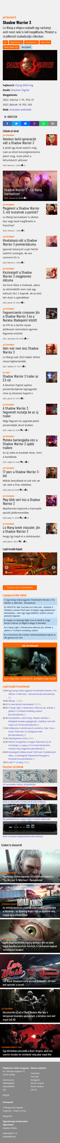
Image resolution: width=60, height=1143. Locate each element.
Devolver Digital (20, 90)
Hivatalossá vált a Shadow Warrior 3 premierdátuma (20, 242)
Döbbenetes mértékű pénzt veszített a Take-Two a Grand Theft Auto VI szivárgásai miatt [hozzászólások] (31, 731)
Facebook (35, 1073)
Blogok (6, 1095)
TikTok (34, 1089)
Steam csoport (37, 1083)
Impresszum (8, 1080)
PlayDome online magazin (16, 1068)
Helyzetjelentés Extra (17, 738)
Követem (12, 116)
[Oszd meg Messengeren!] (25, 123)
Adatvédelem (9, 1086)
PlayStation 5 (31, 42)
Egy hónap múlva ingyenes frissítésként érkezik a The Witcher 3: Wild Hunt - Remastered (29, 601)
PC (5, 42)
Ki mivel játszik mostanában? (21, 704)
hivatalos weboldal (20, 109)
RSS (4, 1089)
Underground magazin (13, 1107)
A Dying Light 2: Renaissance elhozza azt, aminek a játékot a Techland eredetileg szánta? (28, 629)
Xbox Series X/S (11, 47)
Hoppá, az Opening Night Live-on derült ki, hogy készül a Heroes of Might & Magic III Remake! (27, 621)
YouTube (35, 1076)
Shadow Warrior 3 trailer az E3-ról (20, 378)
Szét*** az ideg (15, 762)
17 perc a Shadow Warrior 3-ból (21, 473)
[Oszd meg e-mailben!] (52, 123)
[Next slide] (53, 567)
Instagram (35, 1080)
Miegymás (7, 1116)
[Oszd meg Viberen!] (34, 123)
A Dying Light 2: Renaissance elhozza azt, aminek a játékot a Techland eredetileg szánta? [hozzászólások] (31, 711)
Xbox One (45, 42)
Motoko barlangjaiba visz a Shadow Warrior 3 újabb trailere (20, 443)
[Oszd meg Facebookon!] (7, 123)
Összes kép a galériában (20, 588)
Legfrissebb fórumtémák (16, 686)
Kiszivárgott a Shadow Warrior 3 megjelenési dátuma (17, 276)
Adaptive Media (10, 1128)
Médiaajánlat (9, 1083)
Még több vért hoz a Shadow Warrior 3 (21, 501)
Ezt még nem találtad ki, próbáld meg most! (30, 678)
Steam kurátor (37, 1086)
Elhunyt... (12, 700)
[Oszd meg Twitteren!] (16, 123)
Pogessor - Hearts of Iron (14, 1110)
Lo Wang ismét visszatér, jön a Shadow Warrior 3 (21, 529)
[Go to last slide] (6, 567)
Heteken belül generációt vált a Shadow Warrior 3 (19, 140)
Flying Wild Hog (24, 85)
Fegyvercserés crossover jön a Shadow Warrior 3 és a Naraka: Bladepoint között (21, 316)
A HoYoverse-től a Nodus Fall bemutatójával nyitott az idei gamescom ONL (30, 636)
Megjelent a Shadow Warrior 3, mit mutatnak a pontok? (21, 210)
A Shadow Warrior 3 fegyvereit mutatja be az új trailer (20, 412)
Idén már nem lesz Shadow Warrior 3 (21, 350)
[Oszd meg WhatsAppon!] (43, 123)
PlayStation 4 (16, 42)
